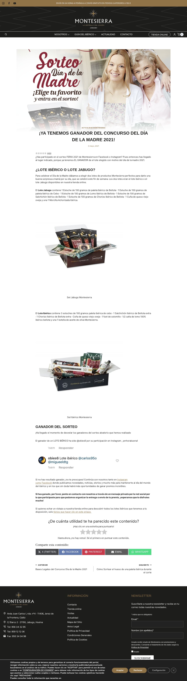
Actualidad (108, 34)
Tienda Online (159, 34)
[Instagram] (3, 3)
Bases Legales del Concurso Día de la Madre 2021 (61, 567)
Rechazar (138, 670)
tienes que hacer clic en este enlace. (72, 511)
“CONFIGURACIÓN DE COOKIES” (38, 670)
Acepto (136, 652)
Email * (134, 619)
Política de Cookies (77, 639)
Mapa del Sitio (74, 622)
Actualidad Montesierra (93, 128)
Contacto (126, 34)
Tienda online (74, 609)
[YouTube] (14, 3)
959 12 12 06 (18, 631)
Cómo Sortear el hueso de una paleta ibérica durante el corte (124, 569)
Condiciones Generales (79, 635)
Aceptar (120, 670)
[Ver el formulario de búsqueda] (6, 34)
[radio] (82, 532)
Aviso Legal (73, 626)
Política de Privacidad (78, 630)
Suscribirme (142, 658)
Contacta (72, 604)
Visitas (70, 613)
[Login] (174, 34)
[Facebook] (9, 3)
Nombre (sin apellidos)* (142, 630)
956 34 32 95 (19, 627)
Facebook (47, 482)
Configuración (158, 670)
